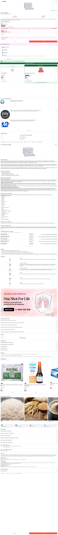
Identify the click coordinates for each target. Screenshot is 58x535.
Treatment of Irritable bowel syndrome (7, 173)
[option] (3, 142)
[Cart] (56, 1)
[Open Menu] (1, 1)
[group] (29, 6)
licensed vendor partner (4, 462)
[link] (4, 1)
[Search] (54, 1)
